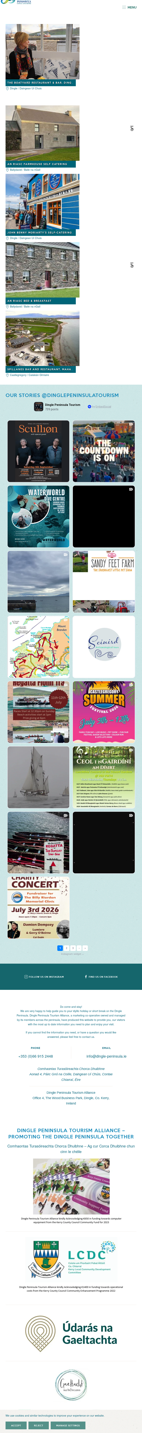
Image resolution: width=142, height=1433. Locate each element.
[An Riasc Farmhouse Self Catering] (43, 132)
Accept (16, 1425)
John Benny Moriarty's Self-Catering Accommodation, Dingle (60, 232)
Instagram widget (72, 953)
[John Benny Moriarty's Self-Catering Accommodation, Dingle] (43, 201)
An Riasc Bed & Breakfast (29, 301)
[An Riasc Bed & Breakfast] (43, 269)
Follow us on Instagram (46, 976)
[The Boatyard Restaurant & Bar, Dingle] (43, 51)
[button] (129, 7)
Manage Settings (68, 1425)
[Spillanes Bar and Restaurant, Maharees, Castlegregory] (43, 338)
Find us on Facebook (103, 976)
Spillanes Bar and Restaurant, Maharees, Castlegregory (57, 369)
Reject (38, 1425)
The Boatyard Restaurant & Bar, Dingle (41, 82)
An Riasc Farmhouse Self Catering (37, 164)
